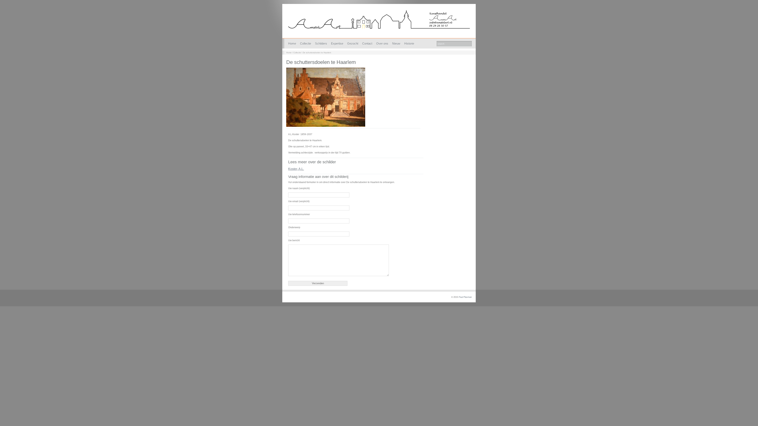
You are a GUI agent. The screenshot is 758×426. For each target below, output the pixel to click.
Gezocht (352, 43)
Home (292, 43)
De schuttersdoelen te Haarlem (317, 52)
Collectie (305, 43)
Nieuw (396, 43)
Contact (367, 43)
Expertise (337, 43)
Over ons (382, 43)
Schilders (321, 43)
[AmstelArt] (379, 22)
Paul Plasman (465, 297)
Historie (409, 43)
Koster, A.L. (296, 169)
